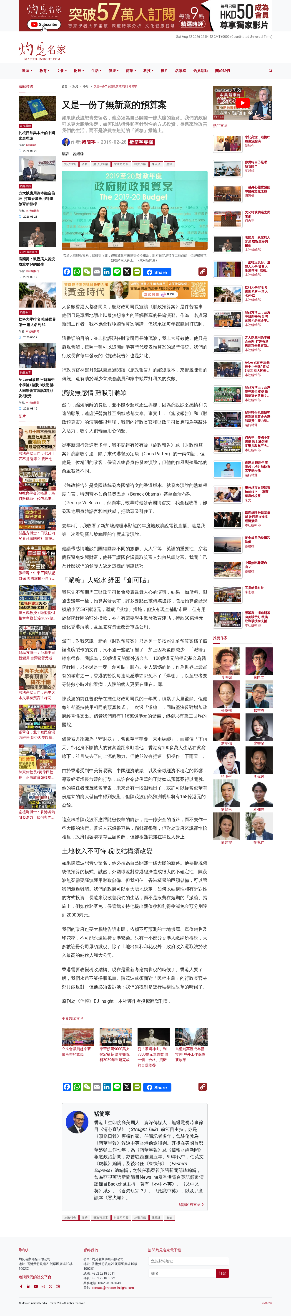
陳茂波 (156, 164)
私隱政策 (267, 1303)
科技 (147, 71)
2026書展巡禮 (28, 252)
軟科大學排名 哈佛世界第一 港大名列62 (256, 291)
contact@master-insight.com (113, 1288)
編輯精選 (31, 145)
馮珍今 (249, 145)
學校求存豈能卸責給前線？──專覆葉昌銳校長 (257, 492)
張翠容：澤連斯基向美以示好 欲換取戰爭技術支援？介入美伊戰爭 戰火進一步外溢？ (257, 621)
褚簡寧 (89, 142)
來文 (248, 500)
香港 (86, 86)
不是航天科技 (254, 588)
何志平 (249, 220)
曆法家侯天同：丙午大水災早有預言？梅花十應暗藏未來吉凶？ (37, 697)
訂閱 (222, 1273)
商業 (129, 71)
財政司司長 (121, 164)
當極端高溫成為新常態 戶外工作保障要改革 (190, 1054)
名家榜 (180, 71)
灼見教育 (25, 312)
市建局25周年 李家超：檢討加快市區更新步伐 (257, 467)
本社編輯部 (32, 210)
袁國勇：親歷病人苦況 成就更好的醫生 (257, 241)
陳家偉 (249, 195)
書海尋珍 (25, 125)
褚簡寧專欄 (141, 142)
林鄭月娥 (140, 164)
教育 (43, 71)
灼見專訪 (25, 186)
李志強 (249, 592)
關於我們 (222, 71)
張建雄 (249, 546)
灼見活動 (200, 71)
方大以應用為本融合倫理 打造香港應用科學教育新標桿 (37, 198)
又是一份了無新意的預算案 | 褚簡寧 (115, 86)
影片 (164, 71)
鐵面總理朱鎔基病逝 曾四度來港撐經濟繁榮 (257, 517)
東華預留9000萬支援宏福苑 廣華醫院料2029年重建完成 (115, 1054)
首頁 (64, 86)
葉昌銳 (249, 170)
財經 (77, 71)
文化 (60, 71)
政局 (26, 71)
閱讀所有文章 (190, 1204)
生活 (95, 71)
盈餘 (169, 164)
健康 (112, 71)
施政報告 (70, 164)
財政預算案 (100, 164)
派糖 (85, 164)
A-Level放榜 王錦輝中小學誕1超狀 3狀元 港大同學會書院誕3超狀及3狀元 (257, 371)
